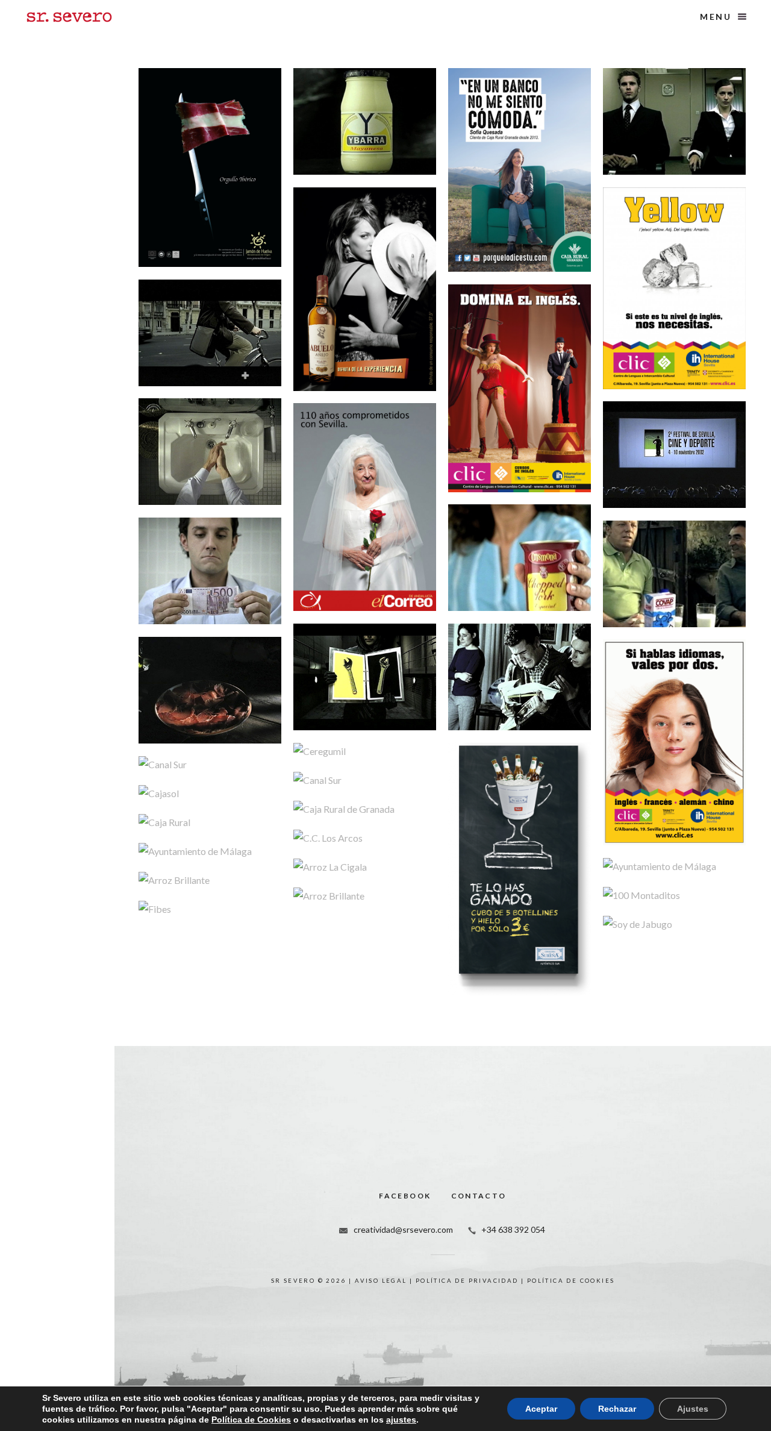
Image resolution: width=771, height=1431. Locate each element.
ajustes (401, 1419)
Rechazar (617, 1409)
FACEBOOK (405, 1195)
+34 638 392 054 (513, 1229)
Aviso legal (381, 1280)
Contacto (479, 1195)
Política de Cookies (251, 1419)
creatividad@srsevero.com (403, 1229)
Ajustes (692, 1409)
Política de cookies (571, 1280)
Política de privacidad (467, 1280)
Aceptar (541, 1409)
